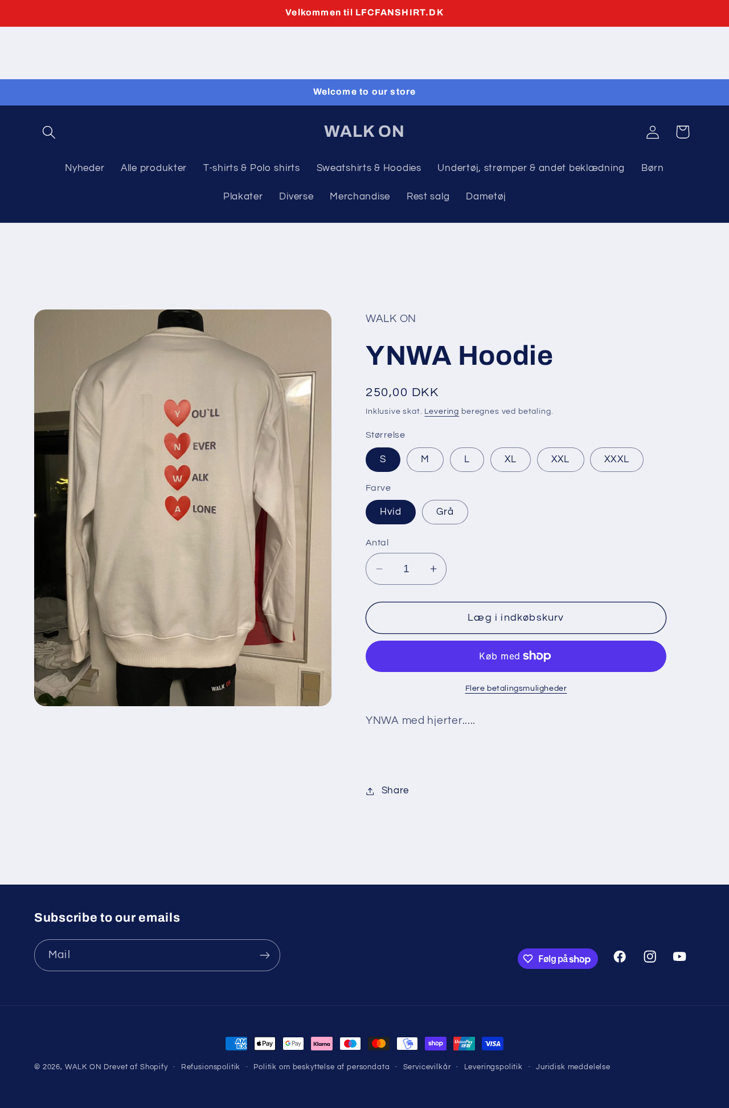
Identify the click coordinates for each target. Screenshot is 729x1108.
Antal (377, 542)
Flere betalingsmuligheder (516, 688)
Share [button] (395, 790)
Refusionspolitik (210, 1067)
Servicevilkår (427, 1067)
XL (511, 459)
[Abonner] (264, 955)
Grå (445, 512)
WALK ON (83, 1067)
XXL (560, 459)
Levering (441, 411)
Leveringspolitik (493, 1067)
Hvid (391, 512)
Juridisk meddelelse (573, 1067)
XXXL (616, 459)
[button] (49, 132)
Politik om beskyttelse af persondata (321, 1067)
